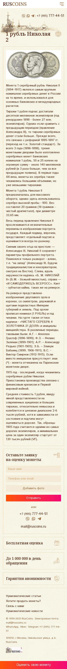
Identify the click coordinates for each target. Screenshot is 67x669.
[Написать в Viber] (23, 16)
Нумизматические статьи (23, 596)
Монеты (23, 26)
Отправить (33, 498)
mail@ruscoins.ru (33, 526)
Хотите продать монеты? (23, 601)
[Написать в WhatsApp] (28, 16)
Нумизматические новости (24, 611)
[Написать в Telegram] (32, 16)
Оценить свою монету (33, 664)
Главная (10, 26)
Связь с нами (15, 606)
